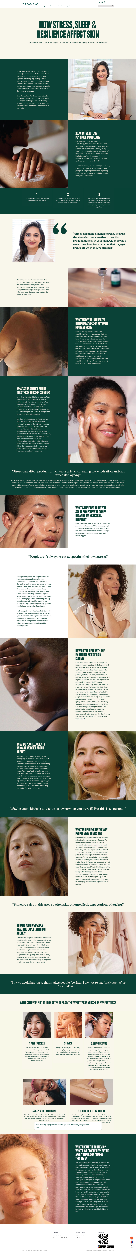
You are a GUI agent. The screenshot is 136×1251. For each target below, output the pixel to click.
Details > (38, 1127)
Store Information (57, 1235)
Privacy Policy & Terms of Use (60, 1237)
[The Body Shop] (30, 4)
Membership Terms (79, 1235)
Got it (95, 1126)
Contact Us (77, 1237)
